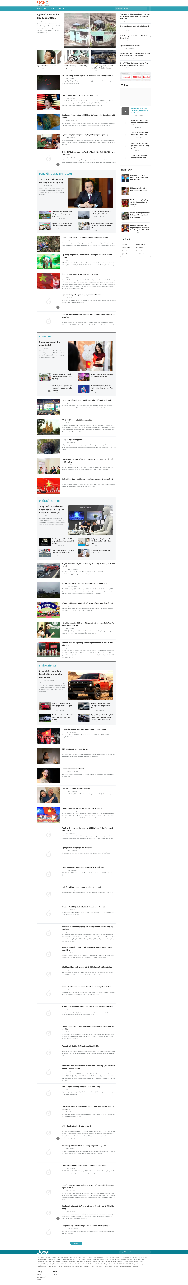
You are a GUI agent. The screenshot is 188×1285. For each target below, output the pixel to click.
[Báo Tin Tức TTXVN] (53, 218)
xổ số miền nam (90, 1264)
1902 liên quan (64, 228)
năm (80, 1257)
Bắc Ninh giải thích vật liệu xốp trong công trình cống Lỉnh (84, 1146)
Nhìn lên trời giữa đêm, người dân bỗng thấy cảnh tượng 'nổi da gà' (88, 76)
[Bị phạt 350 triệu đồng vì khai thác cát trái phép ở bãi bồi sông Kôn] (48, 1013)
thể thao (86, 1266)
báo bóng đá (112, 1264)
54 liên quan (72, 464)
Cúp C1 (107, 1259)
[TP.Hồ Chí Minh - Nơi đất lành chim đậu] (48, 427)
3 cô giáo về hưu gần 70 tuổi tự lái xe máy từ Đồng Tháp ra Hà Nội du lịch (62, 377)
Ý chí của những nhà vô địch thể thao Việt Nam (80, 275)
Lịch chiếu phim (140, 254)
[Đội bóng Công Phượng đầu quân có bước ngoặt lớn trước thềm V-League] (48, 261)
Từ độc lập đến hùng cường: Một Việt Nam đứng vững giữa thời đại (102, 226)
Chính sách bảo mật (41, 1277)
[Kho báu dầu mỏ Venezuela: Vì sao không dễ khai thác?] (83, 215)
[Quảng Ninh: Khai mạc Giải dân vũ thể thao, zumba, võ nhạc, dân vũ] (48, 486)
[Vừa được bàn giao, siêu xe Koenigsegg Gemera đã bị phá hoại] (45, 706)
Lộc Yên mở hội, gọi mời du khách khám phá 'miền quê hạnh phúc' (87, 400)
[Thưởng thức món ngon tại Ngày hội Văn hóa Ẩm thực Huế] (48, 1172)
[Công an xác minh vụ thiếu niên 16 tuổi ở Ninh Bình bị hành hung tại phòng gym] (48, 1113)
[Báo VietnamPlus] (64, 240)
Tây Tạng (125, 1261)
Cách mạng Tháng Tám (62, 1257)
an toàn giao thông (111, 1261)
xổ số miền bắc (116, 1257)
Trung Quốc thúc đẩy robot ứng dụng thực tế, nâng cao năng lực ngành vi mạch (51, 510)
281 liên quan (49, 185)
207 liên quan (73, 890)
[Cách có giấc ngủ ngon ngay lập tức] (48, 756)
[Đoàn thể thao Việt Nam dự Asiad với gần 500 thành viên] (48, 736)
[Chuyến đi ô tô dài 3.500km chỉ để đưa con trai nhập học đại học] (48, 993)
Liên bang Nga (140, 1264)
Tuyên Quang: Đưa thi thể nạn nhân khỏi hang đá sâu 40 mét (85, 238)
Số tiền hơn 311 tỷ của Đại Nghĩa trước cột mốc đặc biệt (83, 907)
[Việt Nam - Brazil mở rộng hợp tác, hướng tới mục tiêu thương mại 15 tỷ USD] (48, 933)
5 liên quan (72, 98)
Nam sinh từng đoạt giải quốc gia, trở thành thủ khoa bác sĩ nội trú (102, 388)
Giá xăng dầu (139, 250)
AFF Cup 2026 (134, 1257)
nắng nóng (64, 1261)
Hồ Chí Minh (41, 1261)
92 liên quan (131, 48)
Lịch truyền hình (126, 254)
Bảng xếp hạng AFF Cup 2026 (77, 1264)
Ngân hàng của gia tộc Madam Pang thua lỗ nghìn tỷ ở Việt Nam (139, 178)
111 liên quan (74, 970)
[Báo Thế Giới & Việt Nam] (53, 722)
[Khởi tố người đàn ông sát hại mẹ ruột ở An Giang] (48, 1093)
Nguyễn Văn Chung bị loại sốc (46, 66)
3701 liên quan (74, 1228)
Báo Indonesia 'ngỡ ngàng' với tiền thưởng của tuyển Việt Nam (139, 202)
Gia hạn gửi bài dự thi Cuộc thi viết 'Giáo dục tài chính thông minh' (101, 541)
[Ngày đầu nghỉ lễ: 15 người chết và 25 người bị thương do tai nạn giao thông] (48, 954)
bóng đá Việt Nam (98, 1257)
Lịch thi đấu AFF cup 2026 (68, 1259)
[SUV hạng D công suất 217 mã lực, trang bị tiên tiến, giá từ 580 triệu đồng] (48, 1213)
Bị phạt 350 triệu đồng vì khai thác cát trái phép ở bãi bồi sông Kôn (87, 1007)
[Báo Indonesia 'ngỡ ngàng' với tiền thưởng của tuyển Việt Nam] (125, 203)
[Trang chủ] (43, 3)
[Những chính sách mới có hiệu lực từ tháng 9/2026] (125, 191)
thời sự (54, 1257)
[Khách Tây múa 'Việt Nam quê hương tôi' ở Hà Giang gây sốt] (125, 146)
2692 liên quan (74, 569)
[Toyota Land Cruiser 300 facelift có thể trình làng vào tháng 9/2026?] (45, 718)
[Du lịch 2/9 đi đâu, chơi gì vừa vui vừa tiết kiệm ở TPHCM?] (83, 377)
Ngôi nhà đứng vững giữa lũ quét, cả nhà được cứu (81, 295)
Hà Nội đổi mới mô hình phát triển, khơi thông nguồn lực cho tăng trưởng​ (63, 214)
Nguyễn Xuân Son (42, 1266)
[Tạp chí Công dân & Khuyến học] (92, 545)
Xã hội (90, 1257)
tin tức (97, 1264)
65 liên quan (62, 218)
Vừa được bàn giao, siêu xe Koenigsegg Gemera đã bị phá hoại (62, 706)
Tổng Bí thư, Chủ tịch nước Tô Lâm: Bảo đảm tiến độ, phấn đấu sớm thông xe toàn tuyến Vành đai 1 (135, 16)
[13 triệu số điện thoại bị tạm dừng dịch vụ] (83, 553)
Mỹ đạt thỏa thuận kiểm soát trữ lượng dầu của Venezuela (84, 584)
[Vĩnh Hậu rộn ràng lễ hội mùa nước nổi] (48, 1133)
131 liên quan (75, 771)
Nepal (66, 1264)
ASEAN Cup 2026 (52, 1266)
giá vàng (116, 1266)
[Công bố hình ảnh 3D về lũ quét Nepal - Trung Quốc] (125, 135)
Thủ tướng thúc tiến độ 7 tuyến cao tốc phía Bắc (80, 1046)
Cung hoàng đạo (126, 250)
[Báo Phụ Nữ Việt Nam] (65, 1071)
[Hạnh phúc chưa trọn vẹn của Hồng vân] (48, 854)
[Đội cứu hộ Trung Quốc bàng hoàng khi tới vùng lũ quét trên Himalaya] (125, 216)
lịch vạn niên (73, 1257)
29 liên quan (72, 833)
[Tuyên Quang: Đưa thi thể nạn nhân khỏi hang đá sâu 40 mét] (48, 244)
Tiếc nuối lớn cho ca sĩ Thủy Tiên (74, 769)
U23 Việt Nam (56, 1261)
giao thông (104, 1264)
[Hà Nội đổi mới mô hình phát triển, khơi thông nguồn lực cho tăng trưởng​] (45, 215)
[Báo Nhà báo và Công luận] (64, 870)
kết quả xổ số (78, 1266)
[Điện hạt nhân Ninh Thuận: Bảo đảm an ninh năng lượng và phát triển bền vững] (48, 321)
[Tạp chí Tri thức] (38, 21)
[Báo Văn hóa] (63, 137)
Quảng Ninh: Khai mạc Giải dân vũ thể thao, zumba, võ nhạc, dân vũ (87, 479)
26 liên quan (63, 555)
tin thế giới (123, 1259)
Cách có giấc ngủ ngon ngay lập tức (75, 749)
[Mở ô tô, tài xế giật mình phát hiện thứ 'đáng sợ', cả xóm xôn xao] (103, 57)
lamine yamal (51, 1259)
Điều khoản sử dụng (41, 1276)
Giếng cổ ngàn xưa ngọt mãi (72, 440)
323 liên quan (74, 320)
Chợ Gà (78, 1259)
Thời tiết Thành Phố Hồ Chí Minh (66, 1266)
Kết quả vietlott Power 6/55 (57, 1264)
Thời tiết (48, 1257)
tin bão (58, 1259)
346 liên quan (72, 297)
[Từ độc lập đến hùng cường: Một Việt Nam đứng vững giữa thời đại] (83, 226)
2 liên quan (72, 482)
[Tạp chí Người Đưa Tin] (92, 70)
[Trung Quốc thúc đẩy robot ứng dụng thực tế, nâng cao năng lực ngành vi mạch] (90, 520)
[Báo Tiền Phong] (39, 68)
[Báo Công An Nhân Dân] (65, 811)
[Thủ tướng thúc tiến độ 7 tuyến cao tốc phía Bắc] (48, 1053)
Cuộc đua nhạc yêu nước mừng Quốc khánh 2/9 (80, 95)
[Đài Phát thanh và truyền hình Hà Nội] (93, 555)
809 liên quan (74, 120)
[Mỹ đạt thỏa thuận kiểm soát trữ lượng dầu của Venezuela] (48, 590)
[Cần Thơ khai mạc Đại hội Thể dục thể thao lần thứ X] (48, 815)
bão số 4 (85, 1257)
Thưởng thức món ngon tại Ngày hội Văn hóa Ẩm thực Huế (84, 1166)
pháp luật (88, 1261)
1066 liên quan (50, 680)
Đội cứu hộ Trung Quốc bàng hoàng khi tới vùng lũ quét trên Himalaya (140, 215)
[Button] (150, 8)
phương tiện (108, 1257)
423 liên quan (130, 21)
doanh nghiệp (108, 1266)
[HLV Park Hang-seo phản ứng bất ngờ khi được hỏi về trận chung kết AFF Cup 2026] (125, 228)
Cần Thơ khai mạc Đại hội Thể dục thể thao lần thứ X (82, 808)
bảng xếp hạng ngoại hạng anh (136, 1259)
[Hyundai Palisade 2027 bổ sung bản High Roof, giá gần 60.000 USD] (83, 706)
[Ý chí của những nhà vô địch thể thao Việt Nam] (48, 281)
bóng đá (120, 1261)
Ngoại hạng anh (99, 1266)
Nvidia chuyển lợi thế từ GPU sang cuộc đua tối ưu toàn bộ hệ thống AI (63, 541)
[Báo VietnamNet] (53, 381)
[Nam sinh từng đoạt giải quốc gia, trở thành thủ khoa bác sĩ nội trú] (83, 389)
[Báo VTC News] (66, 70)
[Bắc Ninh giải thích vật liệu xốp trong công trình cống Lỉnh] (48, 1152)
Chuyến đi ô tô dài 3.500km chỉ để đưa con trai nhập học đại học (86, 987)
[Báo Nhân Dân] (92, 230)
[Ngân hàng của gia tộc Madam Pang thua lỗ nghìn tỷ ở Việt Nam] (125, 178)
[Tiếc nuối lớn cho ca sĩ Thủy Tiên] (48, 775)
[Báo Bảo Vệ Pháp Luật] (63, 648)
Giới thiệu (39, 1274)
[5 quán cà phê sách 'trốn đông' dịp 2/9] (90, 356)
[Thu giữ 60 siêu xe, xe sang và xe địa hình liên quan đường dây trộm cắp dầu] (48, 1033)
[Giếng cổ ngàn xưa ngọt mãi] (48, 446)
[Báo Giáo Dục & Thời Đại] (131, 207)
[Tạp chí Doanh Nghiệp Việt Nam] (63, 1211)
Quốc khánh (72, 1261)
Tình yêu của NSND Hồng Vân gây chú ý (76, 789)
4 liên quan (71, 648)
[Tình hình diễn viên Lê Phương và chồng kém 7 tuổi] (48, 894)
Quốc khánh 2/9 (81, 1261)
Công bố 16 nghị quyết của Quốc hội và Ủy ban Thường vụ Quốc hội (87, 1226)
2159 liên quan (64, 545)
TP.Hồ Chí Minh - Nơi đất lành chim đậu (77, 420)
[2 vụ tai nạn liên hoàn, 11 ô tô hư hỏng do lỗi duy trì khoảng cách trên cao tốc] (48, 570)
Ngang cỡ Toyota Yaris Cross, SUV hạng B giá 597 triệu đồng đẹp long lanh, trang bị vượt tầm (102, 717)
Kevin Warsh (41, 1257)
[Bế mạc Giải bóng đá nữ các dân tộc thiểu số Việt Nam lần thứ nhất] (48, 610)
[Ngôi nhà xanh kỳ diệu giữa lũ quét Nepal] (90, 30)
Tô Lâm (92, 1266)
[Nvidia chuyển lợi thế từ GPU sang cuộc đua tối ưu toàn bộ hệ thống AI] (45, 542)
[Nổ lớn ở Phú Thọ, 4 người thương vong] (76, 57)
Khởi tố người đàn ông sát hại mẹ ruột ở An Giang (81, 1087)
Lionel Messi (49, 1261)
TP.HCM (141, 1261)
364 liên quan (73, 732)
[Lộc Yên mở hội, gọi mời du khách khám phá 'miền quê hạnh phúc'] (48, 407)
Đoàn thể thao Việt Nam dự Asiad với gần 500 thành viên (84, 729)
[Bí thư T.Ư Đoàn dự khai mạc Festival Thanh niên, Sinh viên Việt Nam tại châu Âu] (48, 159)
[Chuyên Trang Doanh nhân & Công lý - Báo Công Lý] (92, 710)
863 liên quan (73, 1211)
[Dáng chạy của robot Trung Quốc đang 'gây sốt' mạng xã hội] (45, 553)
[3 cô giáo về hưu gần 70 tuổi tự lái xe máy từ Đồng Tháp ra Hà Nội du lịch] (45, 377)
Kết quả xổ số (125, 244)
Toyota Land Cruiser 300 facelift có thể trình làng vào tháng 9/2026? (62, 717)
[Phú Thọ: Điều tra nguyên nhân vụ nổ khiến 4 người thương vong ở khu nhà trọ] (48, 835)
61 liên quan (74, 791)
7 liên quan (72, 403)
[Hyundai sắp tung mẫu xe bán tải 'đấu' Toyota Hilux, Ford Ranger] (90, 685)
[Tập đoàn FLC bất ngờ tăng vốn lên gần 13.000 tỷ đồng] (90, 193)
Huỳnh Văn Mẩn (115, 1259)
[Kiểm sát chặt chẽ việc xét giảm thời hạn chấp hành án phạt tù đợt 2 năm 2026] (48, 649)
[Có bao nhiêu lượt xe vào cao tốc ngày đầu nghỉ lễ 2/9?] (48, 874)
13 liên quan (73, 870)
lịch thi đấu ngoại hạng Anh (97, 1259)
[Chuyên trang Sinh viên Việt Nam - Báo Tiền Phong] (54, 555)
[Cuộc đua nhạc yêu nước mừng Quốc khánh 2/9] (48, 102)
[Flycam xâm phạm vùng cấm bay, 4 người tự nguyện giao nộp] (48, 141)
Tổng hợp (55, 1274)
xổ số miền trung (130, 1264)
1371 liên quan (73, 952)
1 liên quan (46, 21)
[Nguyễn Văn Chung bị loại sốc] (49, 57)
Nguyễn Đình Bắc (42, 1259)
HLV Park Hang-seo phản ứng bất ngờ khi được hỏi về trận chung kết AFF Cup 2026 (140, 228)
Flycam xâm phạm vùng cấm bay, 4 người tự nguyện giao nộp (85, 135)
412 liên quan (101, 216)
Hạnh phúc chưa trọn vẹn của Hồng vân (77, 848)
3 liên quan (72, 1148)
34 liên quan (73, 606)
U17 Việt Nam (125, 1257)
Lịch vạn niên (139, 247)
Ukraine (95, 1261)
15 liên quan (98, 379)
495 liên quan (75, 811)
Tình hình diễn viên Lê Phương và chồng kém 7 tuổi (81, 887)
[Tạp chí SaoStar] (64, 771)
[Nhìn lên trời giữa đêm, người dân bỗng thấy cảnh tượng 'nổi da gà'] (48, 82)
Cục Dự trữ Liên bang (43, 1264)
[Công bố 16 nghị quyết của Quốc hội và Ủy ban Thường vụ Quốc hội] (48, 1232)
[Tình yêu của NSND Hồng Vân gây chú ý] (48, 795)
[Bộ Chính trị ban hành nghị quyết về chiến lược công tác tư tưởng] (48, 974)
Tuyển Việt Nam (143, 1257)
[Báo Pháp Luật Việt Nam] (63, 953)
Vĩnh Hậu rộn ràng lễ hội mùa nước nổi (76, 1126)
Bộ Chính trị (101, 1261)
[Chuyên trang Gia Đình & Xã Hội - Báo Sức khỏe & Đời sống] (92, 722)
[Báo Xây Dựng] (132, 232)
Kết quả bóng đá (140, 244)
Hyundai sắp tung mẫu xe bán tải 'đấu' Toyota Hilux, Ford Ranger (51, 674)
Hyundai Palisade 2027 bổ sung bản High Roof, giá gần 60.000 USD (101, 706)
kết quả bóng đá (133, 1261)
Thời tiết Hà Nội (121, 1264)
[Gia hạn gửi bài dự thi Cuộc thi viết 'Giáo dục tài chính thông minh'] (83, 542)
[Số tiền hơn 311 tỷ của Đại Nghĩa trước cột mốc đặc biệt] (48, 913)
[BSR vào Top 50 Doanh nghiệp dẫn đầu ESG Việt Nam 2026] (45, 226)
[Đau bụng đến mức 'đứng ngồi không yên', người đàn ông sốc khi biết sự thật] (48, 122)
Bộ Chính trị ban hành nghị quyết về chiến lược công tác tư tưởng (87, 967)
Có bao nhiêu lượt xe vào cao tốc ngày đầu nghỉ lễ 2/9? (83, 868)
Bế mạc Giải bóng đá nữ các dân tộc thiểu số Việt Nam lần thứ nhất (87, 603)
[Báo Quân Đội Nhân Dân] (64, 586)
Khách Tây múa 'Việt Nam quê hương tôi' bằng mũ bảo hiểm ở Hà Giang (63, 388)
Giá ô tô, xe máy (126, 247)
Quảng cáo (39, 1279)
